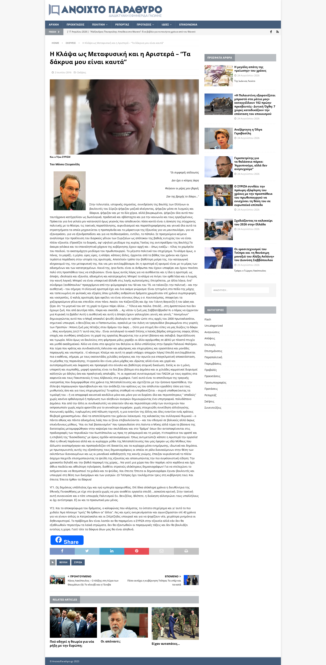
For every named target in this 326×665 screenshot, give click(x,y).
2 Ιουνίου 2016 (63, 72)
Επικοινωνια (188, 24)
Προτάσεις (211, 388)
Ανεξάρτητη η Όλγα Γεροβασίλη (248, 131)
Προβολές (211, 370)
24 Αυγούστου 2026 (248, 75)
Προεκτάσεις (212, 376)
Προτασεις (144, 24)
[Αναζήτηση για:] (240, 290)
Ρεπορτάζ (210, 395)
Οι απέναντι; (111, 641)
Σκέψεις (81, 72)
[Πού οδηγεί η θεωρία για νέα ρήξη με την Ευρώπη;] (73, 622)
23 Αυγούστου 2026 (248, 265)
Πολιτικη (98, 24)
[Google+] (277, 32)
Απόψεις (210, 338)
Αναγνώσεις (212, 332)
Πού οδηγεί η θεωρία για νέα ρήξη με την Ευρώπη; (72, 643)
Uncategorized (214, 325)
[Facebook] (271, 32)
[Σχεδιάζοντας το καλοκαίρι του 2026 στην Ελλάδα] (219, 229)
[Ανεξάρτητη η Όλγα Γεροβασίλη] (219, 138)
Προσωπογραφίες (215, 382)
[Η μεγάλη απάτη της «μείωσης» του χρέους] (219, 76)
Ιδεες (165, 24)
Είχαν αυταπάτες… (166, 644)
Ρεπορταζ (122, 24)
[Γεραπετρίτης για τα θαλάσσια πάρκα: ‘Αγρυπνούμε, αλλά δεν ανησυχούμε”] (219, 167)
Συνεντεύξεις (213, 407)
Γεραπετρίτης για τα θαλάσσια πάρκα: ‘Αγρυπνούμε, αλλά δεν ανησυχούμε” (250, 163)
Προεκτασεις (75, 24)
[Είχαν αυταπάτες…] (175, 623)
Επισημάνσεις (213, 351)
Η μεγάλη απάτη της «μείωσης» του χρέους (250, 69)
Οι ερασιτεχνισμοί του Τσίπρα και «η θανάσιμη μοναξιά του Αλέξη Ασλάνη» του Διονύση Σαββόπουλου (254, 254)
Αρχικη (54, 24)
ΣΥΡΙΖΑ (78, 562)
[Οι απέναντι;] (124, 622)
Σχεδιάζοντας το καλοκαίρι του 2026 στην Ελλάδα (253, 222)
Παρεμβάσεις (213, 363)
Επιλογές (210, 344)
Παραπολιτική (213, 357)
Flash (208, 319)
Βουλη (63, 562)
